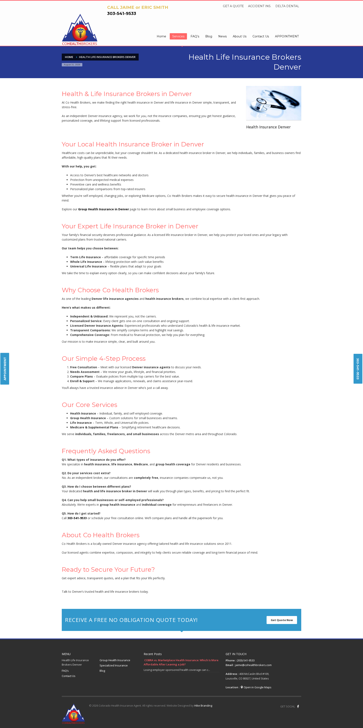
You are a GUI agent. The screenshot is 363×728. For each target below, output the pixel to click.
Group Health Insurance (115, 660)
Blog (102, 671)
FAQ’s (65, 671)
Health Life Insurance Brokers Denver (75, 662)
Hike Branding (203, 705)
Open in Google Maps (257, 687)
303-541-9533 (121, 13)
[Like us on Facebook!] (298, 706)
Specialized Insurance (114, 665)
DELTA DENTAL (287, 6)
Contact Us (68, 676)
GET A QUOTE (233, 6)
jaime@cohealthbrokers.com (253, 665)
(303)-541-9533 (246, 660)
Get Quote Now (282, 620)
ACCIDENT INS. (259, 6)
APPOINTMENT (5, 368)
